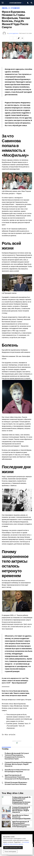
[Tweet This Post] (15, 38)
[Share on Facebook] (11, 38)
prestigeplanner (14, 33)
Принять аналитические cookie (13, 847)
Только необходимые (10, 851)
